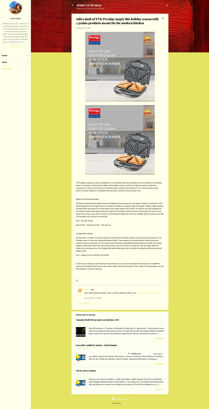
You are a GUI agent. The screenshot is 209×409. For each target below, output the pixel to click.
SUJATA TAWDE (15, 18)
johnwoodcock (124, 403)
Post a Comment (84, 303)
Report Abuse (7, 69)
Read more (159, 339)
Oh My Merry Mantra (86, 370)
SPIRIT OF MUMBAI (89, 5)
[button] (162, 18)
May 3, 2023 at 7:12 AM (93, 298)
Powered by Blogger (121, 399)
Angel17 (87, 290)
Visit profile (15, 46)
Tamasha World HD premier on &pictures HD (97, 320)
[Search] (167, 6)
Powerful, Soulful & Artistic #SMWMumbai (96, 345)
